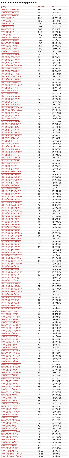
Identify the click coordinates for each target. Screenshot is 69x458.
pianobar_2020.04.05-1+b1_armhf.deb (10, 350)
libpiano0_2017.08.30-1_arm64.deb (9, 57)
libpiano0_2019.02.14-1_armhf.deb (9, 90)
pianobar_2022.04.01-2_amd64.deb (9, 408)
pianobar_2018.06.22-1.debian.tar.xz (10, 43)
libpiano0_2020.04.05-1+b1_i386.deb (10, 180)
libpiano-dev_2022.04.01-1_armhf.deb (10, 265)
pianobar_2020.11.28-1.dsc (7, 25)
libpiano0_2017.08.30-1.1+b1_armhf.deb (11, 81)
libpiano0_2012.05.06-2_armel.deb (9, 118)
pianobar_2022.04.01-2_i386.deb (9, 430)
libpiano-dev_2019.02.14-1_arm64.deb (10, 246)
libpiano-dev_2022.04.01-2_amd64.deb (10, 199)
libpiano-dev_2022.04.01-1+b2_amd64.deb (11, 204)
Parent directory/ (5, 7)
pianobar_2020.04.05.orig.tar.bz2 (9, 425)
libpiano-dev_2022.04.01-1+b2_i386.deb (11, 258)
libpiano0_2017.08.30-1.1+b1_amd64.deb (11, 123)
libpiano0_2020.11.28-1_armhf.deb (9, 126)
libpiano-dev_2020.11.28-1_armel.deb (10, 257)
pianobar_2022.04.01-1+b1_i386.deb (10, 447)
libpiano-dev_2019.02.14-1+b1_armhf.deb (11, 236)
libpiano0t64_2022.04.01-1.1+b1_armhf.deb (11, 65)
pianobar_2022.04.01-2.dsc (7, 31)
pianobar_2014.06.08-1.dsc (7, 23)
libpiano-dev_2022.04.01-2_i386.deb (10, 266)
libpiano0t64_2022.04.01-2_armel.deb (10, 63)
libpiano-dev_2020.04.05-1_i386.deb (10, 294)
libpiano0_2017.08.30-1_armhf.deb (9, 68)
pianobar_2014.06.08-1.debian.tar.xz (10, 37)
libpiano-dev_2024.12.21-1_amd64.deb (10, 210)
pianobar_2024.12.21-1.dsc (7, 32)
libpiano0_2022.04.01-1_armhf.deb (9, 141)
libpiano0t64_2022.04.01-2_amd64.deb (10, 99)
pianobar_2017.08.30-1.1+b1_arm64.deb (11, 324)
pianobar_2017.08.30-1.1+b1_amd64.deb (11, 336)
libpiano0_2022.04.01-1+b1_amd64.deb (10, 188)
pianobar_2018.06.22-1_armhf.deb (9, 335)
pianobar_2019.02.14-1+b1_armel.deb (10, 342)
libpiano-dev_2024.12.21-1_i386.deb (10, 268)
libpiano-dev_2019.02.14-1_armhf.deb (10, 229)
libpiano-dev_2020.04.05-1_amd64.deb (10, 250)
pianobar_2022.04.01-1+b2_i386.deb (10, 428)
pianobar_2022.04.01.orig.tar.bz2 (9, 445)
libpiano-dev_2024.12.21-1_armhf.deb (10, 132)
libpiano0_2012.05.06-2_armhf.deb (9, 87)
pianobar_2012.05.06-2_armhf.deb (9, 310)
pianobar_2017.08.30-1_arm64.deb (9, 319)
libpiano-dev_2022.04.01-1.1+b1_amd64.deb (12, 212)
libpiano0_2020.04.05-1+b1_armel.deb (10, 113)
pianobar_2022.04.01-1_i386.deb (9, 444)
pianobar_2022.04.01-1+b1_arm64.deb (10, 420)
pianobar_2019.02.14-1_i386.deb (9, 406)
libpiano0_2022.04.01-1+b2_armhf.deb (10, 54)
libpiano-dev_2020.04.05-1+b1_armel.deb (11, 240)
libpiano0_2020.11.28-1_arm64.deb (9, 138)
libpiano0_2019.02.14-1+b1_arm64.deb (10, 117)
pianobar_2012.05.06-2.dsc (7, 17)
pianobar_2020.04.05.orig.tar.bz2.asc (10, 12)
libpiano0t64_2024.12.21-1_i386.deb (10, 129)
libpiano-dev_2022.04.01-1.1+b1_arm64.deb (12, 215)
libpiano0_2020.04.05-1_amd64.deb (10, 143)
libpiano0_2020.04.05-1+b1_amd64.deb (10, 157)
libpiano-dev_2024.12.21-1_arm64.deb (10, 216)
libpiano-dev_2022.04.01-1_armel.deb (10, 261)
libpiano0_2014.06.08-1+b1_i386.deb (10, 299)
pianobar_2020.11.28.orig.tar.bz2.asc (10, 14)
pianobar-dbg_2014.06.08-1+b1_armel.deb (11, 456)
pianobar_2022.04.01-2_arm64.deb (9, 383)
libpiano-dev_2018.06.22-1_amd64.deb (10, 244)
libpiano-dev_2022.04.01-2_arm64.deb (10, 207)
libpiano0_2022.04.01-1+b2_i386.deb (10, 120)
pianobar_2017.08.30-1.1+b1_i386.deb (10, 353)
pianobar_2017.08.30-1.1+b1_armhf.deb (11, 327)
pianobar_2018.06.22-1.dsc (7, 18)
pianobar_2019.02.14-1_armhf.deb (9, 338)
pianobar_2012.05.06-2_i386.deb (9, 311)
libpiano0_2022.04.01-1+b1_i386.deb (10, 222)
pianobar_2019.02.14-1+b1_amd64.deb (10, 384)
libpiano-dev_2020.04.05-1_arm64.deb (10, 249)
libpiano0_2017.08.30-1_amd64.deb (10, 109)
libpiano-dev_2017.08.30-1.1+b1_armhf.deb (11, 208)
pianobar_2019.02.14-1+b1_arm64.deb (10, 355)
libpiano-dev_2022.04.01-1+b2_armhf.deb (11, 173)
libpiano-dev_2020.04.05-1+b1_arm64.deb (11, 260)
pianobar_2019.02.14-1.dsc (7, 28)
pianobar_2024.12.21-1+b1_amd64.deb (10, 423)
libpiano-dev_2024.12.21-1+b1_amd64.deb (11, 233)
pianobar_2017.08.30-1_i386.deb (9, 345)
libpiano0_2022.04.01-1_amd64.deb (10, 168)
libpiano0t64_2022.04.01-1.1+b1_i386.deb (11, 134)
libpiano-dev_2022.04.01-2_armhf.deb (10, 169)
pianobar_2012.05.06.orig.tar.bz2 (9, 398)
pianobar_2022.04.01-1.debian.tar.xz (10, 46)
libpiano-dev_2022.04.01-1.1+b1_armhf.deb (11, 179)
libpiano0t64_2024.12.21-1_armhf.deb (10, 59)
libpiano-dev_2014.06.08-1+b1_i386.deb (11, 308)
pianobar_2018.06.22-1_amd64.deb (9, 370)
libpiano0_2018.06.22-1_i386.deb (9, 163)
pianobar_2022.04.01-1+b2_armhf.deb (10, 360)
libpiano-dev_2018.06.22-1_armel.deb (10, 227)
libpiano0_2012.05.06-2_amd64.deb (10, 205)
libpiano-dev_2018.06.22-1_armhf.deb (10, 218)
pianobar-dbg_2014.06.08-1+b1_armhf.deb (11, 455)
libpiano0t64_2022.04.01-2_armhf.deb (10, 60)
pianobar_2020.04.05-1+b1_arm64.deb (10, 366)
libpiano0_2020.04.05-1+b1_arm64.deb (10, 121)
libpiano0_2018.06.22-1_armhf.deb (9, 82)
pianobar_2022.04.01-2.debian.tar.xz (10, 53)
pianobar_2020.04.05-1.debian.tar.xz (10, 40)
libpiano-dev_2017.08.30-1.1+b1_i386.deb (11, 235)
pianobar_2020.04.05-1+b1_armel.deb (10, 356)
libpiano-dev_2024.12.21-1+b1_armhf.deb (11, 190)
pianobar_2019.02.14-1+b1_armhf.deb (10, 341)
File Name (3, 6)
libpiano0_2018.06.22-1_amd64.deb (10, 130)
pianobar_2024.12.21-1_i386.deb (9, 436)
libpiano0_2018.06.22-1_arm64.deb (9, 102)
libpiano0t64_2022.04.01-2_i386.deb (10, 127)
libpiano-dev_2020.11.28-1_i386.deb (10, 300)
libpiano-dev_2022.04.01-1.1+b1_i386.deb (11, 263)
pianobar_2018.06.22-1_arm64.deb (9, 344)
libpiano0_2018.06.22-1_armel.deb (9, 88)
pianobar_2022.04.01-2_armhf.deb (9, 358)
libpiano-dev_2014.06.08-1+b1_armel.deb (11, 275)
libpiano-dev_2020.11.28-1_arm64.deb (10, 278)
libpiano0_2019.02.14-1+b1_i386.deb (10, 182)
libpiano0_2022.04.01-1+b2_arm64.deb (10, 70)
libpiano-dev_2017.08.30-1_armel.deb (10, 135)
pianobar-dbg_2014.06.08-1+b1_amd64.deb (11, 453)
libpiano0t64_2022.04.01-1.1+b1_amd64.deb (12, 107)
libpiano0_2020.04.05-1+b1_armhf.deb (10, 115)
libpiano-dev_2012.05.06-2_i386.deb (10, 269)
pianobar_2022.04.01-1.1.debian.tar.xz (10, 48)
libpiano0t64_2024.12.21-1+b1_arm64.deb (11, 84)
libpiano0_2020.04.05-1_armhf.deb (9, 95)
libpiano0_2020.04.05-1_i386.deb (9, 166)
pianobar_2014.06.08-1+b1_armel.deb (10, 317)
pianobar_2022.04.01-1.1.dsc (8, 34)
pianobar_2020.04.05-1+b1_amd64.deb (10, 395)
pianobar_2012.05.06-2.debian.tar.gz (10, 35)
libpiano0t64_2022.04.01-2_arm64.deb (10, 74)
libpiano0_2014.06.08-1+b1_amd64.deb (10, 283)
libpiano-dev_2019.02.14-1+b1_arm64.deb (11, 252)
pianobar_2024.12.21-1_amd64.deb (9, 417)
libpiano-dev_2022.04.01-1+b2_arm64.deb (11, 201)
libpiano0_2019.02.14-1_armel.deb (9, 92)
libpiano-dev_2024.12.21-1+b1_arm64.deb (11, 213)
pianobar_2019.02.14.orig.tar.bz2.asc (10, 11)
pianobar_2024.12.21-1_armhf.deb (9, 375)
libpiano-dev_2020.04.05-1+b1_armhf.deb (11, 238)
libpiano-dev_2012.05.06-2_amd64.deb (10, 277)
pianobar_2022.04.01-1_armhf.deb (9, 400)
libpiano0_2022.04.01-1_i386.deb (9, 194)
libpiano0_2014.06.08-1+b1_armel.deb (10, 193)
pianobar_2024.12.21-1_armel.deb (9, 389)
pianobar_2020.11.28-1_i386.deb (9, 433)
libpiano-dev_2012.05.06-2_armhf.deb (10, 174)
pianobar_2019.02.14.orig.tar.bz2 (9, 419)
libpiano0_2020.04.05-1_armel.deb (9, 101)
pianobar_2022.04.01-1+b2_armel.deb (10, 367)
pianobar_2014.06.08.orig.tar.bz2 (9, 442)
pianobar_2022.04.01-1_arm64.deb (9, 416)
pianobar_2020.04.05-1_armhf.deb (9, 347)
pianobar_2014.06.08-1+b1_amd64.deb (10, 321)
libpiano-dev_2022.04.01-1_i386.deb (10, 303)
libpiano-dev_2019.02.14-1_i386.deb (10, 293)
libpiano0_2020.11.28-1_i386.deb (9, 191)
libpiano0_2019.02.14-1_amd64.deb (10, 137)
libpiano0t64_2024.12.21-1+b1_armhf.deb (11, 76)
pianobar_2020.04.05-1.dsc (7, 29)
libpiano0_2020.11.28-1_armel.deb (9, 124)
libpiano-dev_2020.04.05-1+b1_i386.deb (11, 296)
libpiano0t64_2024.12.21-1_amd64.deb (10, 104)
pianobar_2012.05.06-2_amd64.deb (9, 313)
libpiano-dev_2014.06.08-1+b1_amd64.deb (11, 307)
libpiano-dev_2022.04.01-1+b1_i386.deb (11, 305)
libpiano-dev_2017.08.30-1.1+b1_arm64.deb (12, 198)
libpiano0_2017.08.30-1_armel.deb (9, 71)
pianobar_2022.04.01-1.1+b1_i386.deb (10, 431)
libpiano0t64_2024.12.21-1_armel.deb (10, 62)
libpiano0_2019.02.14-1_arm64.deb (9, 106)
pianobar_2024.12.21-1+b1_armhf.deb (10, 377)
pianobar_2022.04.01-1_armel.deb (9, 402)
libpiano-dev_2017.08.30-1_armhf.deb (10, 183)
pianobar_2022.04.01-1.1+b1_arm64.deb (11, 386)
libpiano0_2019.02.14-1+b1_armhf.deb (10, 98)
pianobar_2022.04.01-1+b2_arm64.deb (10, 378)
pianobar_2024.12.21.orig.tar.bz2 (9, 448)
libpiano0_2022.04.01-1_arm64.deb (9, 148)
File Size (40, 6)
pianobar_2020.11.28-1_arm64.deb (9, 381)
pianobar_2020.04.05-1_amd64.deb (9, 391)
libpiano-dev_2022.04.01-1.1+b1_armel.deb (11, 176)
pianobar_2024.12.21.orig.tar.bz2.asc (10, 9)
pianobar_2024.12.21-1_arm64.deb (9, 388)
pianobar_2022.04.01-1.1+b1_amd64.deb (11, 411)
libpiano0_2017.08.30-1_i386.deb (9, 154)
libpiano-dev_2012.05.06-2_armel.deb (10, 224)
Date (53, 6)
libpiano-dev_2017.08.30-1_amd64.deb (10, 187)
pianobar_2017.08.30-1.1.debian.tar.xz (10, 50)
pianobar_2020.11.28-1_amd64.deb (9, 409)
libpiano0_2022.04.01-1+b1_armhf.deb (10, 155)
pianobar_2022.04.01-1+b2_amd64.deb (10, 405)
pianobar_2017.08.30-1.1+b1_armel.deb (11, 330)
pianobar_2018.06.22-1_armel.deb (9, 333)
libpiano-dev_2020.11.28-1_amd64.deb (10, 280)
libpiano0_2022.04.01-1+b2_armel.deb (10, 56)
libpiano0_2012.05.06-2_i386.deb (9, 219)
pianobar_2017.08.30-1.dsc (7, 21)
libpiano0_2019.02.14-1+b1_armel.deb (10, 96)
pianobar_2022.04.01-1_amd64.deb (9, 434)
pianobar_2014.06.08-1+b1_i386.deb (10, 328)
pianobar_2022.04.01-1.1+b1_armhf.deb (11, 363)
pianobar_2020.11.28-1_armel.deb (9, 374)
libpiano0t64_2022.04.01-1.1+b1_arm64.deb (12, 78)
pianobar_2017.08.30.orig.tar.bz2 (9, 394)
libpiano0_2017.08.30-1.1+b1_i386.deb (10, 162)
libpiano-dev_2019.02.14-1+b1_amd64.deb (11, 254)
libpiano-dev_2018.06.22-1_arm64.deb (10, 241)
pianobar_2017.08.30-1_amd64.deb (9, 331)
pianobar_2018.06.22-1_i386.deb (9, 397)
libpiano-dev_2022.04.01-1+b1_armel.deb (11, 272)
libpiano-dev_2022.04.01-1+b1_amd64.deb (11, 291)
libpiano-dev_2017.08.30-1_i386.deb (10, 221)
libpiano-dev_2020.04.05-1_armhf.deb (10, 226)
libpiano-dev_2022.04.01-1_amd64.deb (10, 285)
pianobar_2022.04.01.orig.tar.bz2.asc (10, 15)
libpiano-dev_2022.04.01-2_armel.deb (10, 177)
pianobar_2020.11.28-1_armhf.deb (9, 364)
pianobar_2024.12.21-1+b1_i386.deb (10, 441)
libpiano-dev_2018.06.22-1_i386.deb (10, 289)
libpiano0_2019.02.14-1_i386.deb (9, 165)
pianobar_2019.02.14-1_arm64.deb (9, 352)
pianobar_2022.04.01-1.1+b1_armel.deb (11, 372)
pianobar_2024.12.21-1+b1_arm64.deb (10, 392)
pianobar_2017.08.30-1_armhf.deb (9, 322)
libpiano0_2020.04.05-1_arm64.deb (9, 112)
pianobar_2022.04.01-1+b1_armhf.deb (10, 403)
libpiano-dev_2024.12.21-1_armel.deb (10, 145)
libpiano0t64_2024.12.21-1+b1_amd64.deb (11, 110)
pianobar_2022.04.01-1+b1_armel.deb (10, 412)
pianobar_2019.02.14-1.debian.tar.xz (10, 45)
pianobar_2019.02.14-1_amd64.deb (9, 380)
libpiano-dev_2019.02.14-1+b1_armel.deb (11, 243)
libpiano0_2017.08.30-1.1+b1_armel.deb (11, 85)
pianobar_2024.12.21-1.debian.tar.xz (10, 51)
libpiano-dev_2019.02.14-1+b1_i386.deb (11, 297)
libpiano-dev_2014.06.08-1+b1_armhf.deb (11, 302)
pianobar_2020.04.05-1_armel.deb (9, 349)
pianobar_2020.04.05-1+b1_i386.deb (10, 426)
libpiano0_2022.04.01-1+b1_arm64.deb (10, 159)
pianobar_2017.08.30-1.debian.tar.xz (10, 39)
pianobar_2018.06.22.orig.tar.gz (8, 450)
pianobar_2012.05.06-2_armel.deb (9, 314)
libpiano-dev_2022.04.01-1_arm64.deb (10, 286)
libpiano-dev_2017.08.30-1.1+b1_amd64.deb (12, 196)
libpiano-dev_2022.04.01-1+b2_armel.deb (11, 171)
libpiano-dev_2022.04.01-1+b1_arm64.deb (11, 288)
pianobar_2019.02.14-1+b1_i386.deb (10, 414)
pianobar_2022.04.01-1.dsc (7, 26)
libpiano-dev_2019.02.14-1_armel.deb (10, 232)
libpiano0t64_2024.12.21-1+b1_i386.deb (11, 146)
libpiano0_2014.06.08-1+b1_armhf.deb (10, 202)
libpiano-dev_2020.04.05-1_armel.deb (10, 230)
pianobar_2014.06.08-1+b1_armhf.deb (10, 316)
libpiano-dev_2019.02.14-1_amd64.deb (10, 247)
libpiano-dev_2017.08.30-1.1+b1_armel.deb (11, 151)
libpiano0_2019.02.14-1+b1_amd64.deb (10, 149)
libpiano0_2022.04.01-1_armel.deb (9, 140)
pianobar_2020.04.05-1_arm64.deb (9, 361)
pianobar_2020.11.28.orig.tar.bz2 (9, 439)
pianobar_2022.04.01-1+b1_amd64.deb (10, 437)
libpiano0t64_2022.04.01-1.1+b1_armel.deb (11, 67)
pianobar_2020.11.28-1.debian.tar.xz (10, 42)
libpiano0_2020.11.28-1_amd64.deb (10, 160)
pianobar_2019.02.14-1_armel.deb (9, 339)
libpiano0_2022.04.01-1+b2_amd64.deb (10, 93)
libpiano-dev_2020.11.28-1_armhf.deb (10, 255)
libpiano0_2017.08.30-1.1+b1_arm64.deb (11, 73)
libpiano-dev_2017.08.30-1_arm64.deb (10, 185)
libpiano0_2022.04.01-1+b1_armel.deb (10, 152)
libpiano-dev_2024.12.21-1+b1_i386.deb (11, 282)
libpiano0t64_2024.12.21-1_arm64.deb (10, 79)
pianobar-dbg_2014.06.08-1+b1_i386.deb (11, 451)
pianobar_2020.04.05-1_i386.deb (9, 422)
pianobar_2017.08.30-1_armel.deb (9, 325)
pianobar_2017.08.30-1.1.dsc (8, 20)
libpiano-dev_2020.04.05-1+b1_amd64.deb (11, 271)
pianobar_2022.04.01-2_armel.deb (9, 369)
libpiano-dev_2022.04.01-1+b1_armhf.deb (11, 274)
